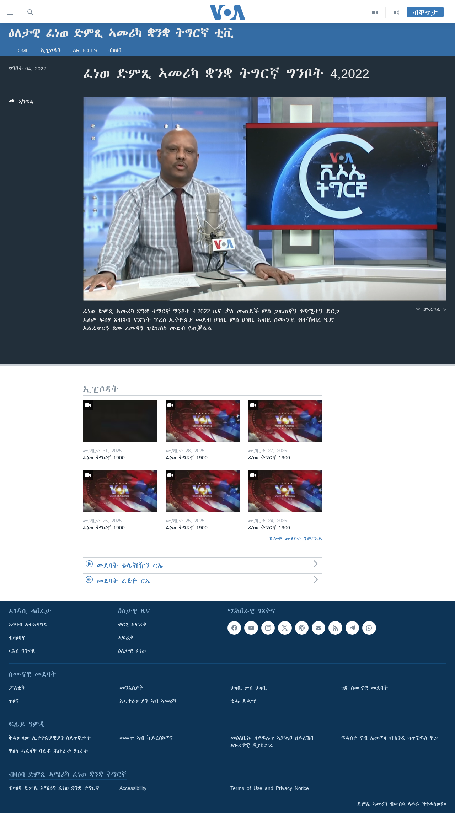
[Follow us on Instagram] (268, 628)
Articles (85, 50)
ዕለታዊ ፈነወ (132, 651)
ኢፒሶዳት (51, 50)
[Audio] (396, 12)
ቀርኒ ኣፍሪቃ (132, 624)
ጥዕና (14, 701)
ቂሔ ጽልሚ (243, 701)
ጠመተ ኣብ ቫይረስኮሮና (146, 738)
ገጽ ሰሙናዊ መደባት (364, 688)
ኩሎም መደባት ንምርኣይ (295, 539)
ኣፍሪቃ (126, 638)
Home (21, 50)
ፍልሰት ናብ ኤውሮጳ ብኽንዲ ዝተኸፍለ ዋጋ (389, 738)
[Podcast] (302, 628)
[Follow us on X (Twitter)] (284, 628)
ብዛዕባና (17, 638)
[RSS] (335, 628)
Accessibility (132, 788)
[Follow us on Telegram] (352, 628)
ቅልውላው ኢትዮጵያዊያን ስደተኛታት (50, 738)
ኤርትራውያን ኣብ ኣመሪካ (147, 701)
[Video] (375, 12)
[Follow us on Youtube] (251, 628)
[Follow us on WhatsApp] (369, 628)
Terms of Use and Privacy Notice (269, 788)
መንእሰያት (131, 688)
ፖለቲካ (17, 688)
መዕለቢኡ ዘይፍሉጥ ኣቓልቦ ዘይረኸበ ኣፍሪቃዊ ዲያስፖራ (272, 742)
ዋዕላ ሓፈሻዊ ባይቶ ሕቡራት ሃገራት (48, 751)
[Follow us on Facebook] (234, 628)
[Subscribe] (318, 628)
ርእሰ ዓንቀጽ (22, 651)
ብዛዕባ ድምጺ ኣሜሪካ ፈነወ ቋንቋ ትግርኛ (54, 788)
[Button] (21, 103)
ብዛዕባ (115, 50)
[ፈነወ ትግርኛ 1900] (120, 421)
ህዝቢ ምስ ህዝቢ (248, 688)
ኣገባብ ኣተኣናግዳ (28, 624)
